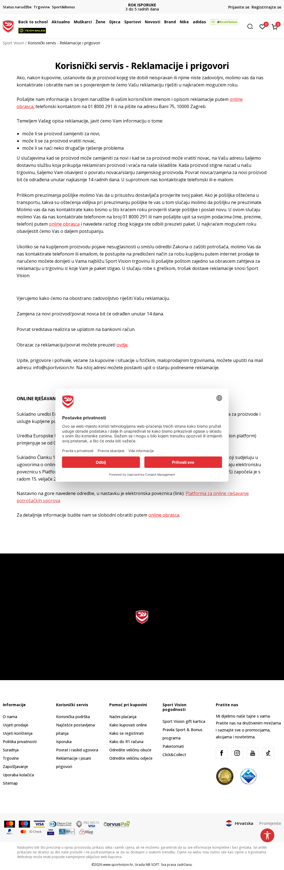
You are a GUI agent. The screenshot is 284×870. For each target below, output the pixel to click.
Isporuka (64, 741)
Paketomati (173, 746)
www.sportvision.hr (118, 864)
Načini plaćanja (122, 716)
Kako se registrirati (126, 733)
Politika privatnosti (20, 741)
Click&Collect (174, 754)
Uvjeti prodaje (15, 725)
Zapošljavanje (15, 766)
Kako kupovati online (128, 725)
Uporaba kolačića (18, 774)
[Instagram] (237, 753)
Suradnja (11, 749)
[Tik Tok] (268, 753)
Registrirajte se (266, 7)
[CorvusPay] (117, 824)
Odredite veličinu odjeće (131, 758)
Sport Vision (13, 42)
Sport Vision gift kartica (184, 721)
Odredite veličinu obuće (130, 749)
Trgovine (11, 758)
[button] (49, 22)
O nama (10, 716)
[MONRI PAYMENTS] (86, 831)
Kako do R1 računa (126, 741)
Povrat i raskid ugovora (77, 749)
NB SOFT (152, 864)
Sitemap (10, 783)
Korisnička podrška (73, 716)
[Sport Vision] (8, 26)
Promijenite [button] (270, 823)
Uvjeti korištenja (17, 733)
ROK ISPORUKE (142, 5)
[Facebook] (221, 753)
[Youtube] (252, 753)
